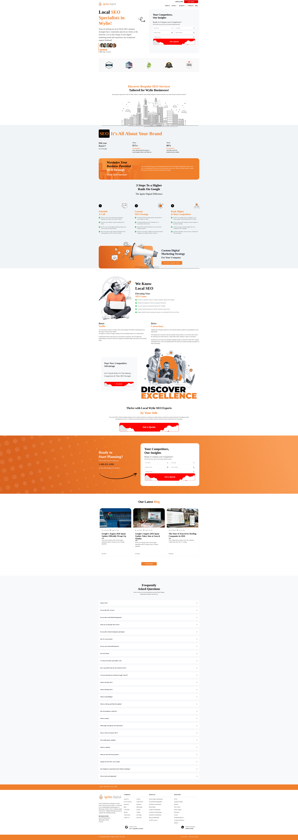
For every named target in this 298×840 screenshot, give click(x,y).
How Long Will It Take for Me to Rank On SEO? (113, 668)
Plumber (176, 804)
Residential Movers (179, 817)
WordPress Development (155, 804)
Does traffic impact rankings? (108, 740)
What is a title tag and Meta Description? (111, 704)
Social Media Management (155, 801)
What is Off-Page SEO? (106, 689)
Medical (176, 822)
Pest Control (177, 807)
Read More (104, 553)
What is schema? (104, 718)
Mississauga (139, 807)
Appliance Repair (178, 801)
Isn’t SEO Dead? (104, 653)
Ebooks (126, 812)
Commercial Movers (179, 820)
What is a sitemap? (105, 747)
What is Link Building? (106, 696)
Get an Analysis (128, 801)
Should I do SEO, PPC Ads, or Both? (110, 761)
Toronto (138, 809)
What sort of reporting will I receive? (110, 624)
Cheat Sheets (127, 815)
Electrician (176, 812)
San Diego (139, 815)
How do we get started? (106, 639)
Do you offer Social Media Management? (111, 617)
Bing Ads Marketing (154, 817)
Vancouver (139, 817)
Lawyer (176, 815)
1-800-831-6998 (179, 1)
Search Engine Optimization (156, 799)
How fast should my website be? (108, 711)
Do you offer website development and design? (112, 632)
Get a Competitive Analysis (136, 828)
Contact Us (191, 5)
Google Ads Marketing (154, 809)
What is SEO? (104, 603)
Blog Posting (152, 807)
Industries (138, 804)
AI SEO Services (153, 820)
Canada (138, 799)
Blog (196, 5)
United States (106, 786)
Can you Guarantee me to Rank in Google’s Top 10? (114, 675)
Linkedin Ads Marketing (155, 815)
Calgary (138, 812)
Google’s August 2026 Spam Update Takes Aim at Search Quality (147, 536)
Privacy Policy (184, 836)
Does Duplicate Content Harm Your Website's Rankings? (115, 769)
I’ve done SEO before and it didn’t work (111, 660)
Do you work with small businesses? (109, 646)
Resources (181, 5)
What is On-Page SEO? (106, 682)
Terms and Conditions (194, 836)
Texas (112, 786)
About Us (167, 5)
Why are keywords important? (108, 776)
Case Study (126, 809)
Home (101, 786)
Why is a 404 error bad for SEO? (109, 733)
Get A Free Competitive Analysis (172, 263)
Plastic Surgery (178, 809)
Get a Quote (191, 1)
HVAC (176, 799)
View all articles (149, 563)
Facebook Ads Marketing (155, 812)
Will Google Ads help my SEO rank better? (111, 725)
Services (174, 5)
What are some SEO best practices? (109, 754)
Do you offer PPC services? (107, 610)
